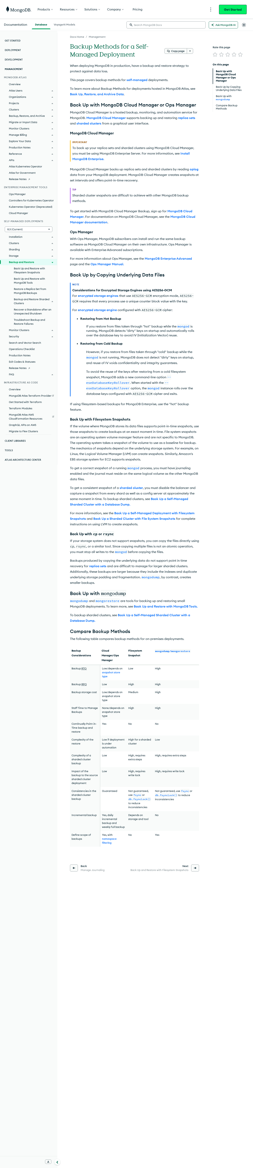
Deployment (13, 50)
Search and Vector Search (25, 342)
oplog (194, 169)
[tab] (41, 24)
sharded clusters (88, 123)
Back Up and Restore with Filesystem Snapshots (29, 270)
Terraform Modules (20, 408)
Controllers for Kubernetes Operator (31, 200)
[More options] (190, 51)
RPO (84, 684)
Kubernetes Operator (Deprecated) (30, 206)
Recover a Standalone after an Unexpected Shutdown (32, 311)
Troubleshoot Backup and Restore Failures (29, 321)
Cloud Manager (18, 213)
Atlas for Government (22, 172)
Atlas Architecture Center (23, 459)
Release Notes (17, 179)
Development (14, 59)
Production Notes (19, 355)
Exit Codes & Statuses (22, 361)
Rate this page (221, 47)
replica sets (186, 118)
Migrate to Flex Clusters (23, 431)
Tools (9, 450)
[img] (215, 54)
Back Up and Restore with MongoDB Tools (29, 280)
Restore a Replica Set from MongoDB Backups (30, 290)
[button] (28, 229)
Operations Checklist (22, 349)
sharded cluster (131, 488)
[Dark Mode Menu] (244, 25)
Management (97, 36)
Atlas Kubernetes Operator (25, 166)
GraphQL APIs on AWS (22, 424)
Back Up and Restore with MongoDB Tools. (166, 606)
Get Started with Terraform (25, 402)
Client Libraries (15, 440)
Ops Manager (17, 194)
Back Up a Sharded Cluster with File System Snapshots (134, 519)
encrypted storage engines (98, 296)
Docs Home (77, 36)
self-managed (136, 80)
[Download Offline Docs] (48, 1162)
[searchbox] (166, 24)
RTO (84, 668)
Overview (15, 84)
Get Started (233, 9)
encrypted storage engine (97, 310)
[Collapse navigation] (57, 1162)
